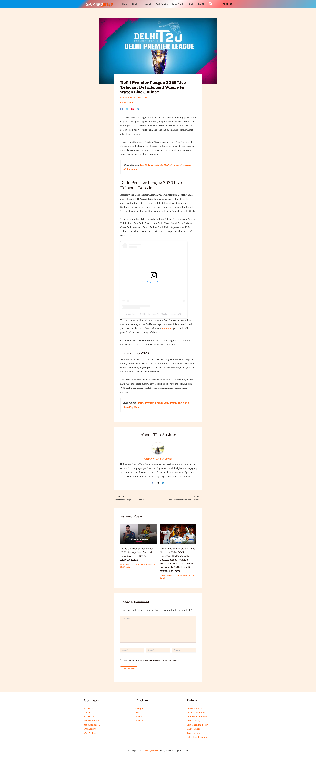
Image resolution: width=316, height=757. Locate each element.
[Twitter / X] (158, 483)
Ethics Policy (193, 720)
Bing (137, 712)
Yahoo (138, 716)
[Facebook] (223, 4)
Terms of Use (193, 732)
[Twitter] (127, 108)
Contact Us (89, 712)
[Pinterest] (132, 108)
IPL (142, 564)
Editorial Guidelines (197, 716)
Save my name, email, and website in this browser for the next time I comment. (152, 660)
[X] (227, 4)
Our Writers (90, 732)
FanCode (166, 328)
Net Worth (148, 564)
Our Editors (90, 728)
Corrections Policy (196, 712)
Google (139, 708)
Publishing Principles (197, 737)
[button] (211, 3)
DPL (131, 102)
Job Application (92, 724)
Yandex (139, 720)
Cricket (124, 102)
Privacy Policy (91, 720)
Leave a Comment (126, 564)
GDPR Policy (193, 728)
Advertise (89, 716)
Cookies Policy (194, 708)
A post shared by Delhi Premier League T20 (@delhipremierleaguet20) (153, 314)
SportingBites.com (151, 751)
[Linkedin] (138, 108)
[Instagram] (231, 4)
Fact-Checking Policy (197, 724)
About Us (88, 708)
